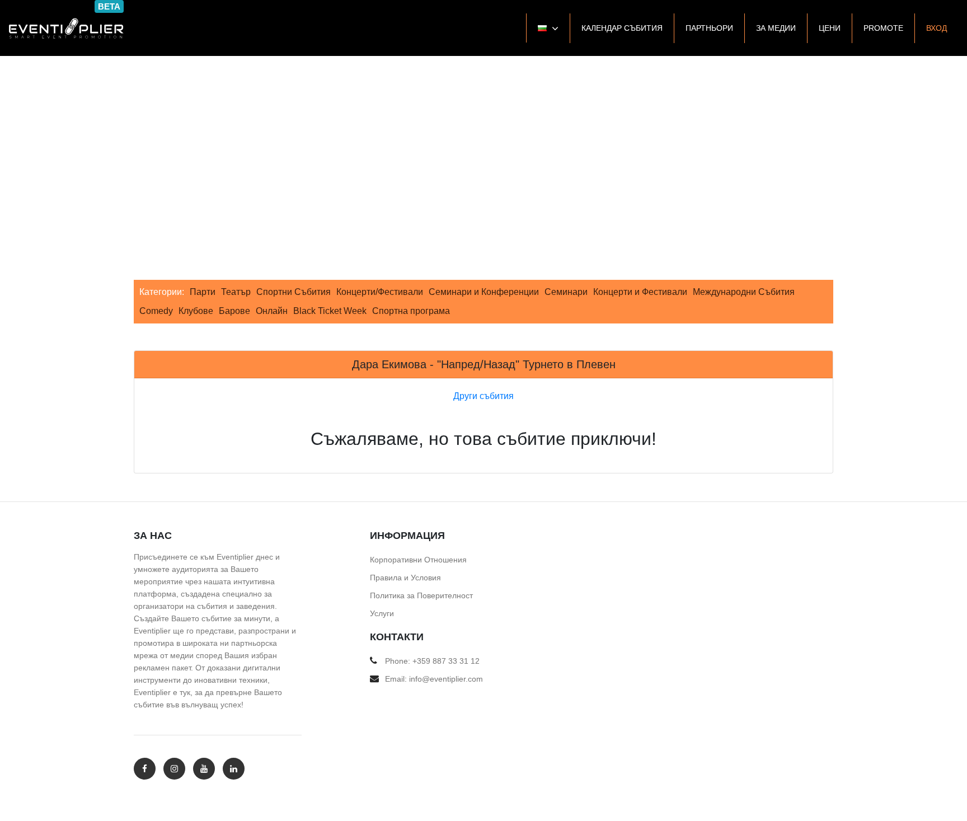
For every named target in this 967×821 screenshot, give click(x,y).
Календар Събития (622, 28)
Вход (936, 28)
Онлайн (272, 311)
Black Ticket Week (330, 311)
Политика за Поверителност (421, 595)
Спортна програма (411, 311)
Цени (830, 28)
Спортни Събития (293, 292)
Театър (236, 292)
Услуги (382, 613)
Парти (202, 292)
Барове (234, 311)
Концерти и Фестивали (640, 292)
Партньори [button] (709, 28)
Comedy (156, 311)
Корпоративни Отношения (418, 559)
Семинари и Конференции (484, 292)
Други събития (483, 396)
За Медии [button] (776, 28)
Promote (883, 28)
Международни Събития (744, 292)
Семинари (566, 292)
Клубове (196, 311)
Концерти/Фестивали (379, 292)
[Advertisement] (483, 140)
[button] (548, 28)
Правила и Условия (405, 577)
